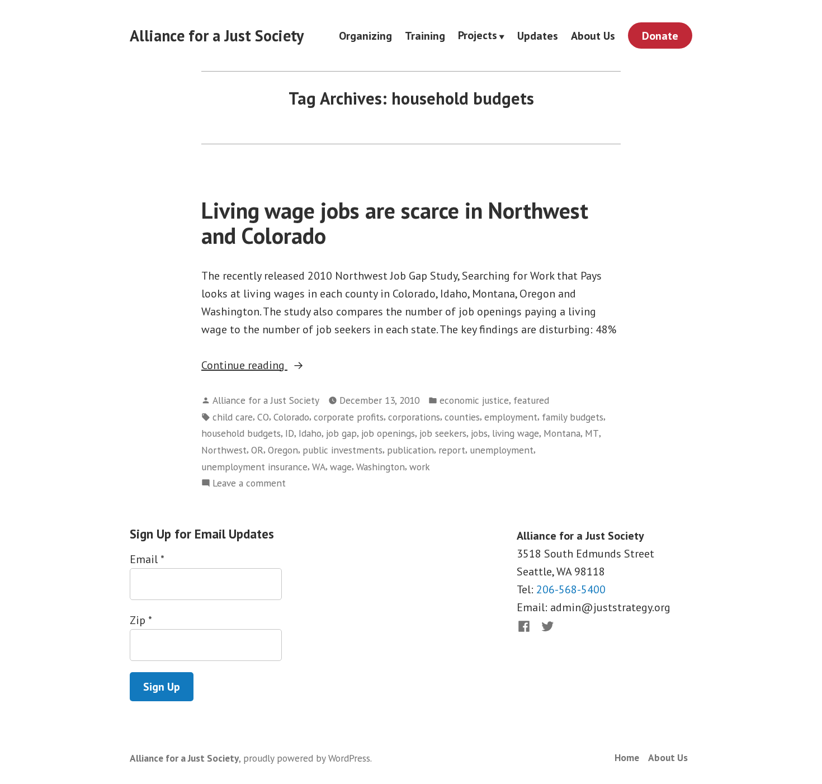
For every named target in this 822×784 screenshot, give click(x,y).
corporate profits (349, 416)
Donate (660, 36)
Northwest (224, 449)
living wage (515, 433)
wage (341, 466)
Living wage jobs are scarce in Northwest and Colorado (394, 223)
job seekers (442, 433)
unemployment (501, 449)
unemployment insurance (254, 466)
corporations (414, 416)
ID (289, 433)
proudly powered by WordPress (306, 758)
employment (510, 416)
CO (263, 416)
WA (318, 466)
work (419, 466)
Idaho (310, 433)
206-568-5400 (571, 589)
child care (232, 416)
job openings (388, 433)
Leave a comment (249, 483)
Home (627, 757)
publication (410, 449)
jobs (479, 433)
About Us (593, 35)
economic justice (474, 400)
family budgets (572, 416)
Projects (477, 36)
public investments (342, 449)
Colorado (291, 416)
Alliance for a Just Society (217, 35)
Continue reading (270, 365)
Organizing (365, 35)
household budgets (241, 433)
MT (592, 433)
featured (531, 400)
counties (462, 416)
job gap (341, 433)
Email (147, 559)
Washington (380, 466)
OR (257, 449)
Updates (537, 35)
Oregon (283, 449)
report (451, 449)
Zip (141, 620)
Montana (562, 433)
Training (425, 35)
